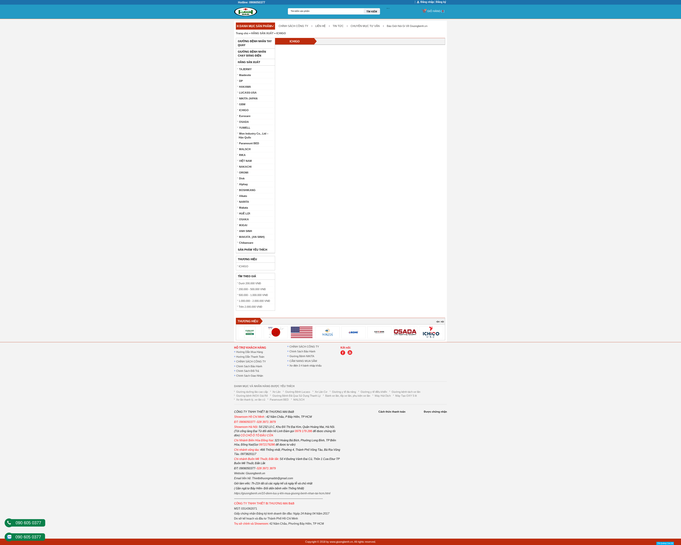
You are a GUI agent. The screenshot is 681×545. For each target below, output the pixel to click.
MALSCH (245, 149)
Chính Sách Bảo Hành (249, 366)
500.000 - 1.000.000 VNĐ (253, 295)
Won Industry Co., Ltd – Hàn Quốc (253, 135)
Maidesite (245, 75)
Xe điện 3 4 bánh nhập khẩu (305, 365)
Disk (242, 178)
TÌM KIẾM (371, 11)
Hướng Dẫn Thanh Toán (250, 356)
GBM (242, 104)
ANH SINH (245, 231)
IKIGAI (243, 225)
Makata (243, 207)
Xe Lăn (276, 391)
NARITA (244, 201)
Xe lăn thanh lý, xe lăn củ (250, 399)
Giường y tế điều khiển (374, 391)
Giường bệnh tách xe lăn (406, 391)
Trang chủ (242, 33)
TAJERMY (245, 69)
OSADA (244, 122)
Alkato (243, 196)
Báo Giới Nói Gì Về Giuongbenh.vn (407, 26)
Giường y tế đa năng (344, 391)
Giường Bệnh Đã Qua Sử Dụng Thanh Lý (296, 395)
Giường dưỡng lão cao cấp (252, 391)
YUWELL (244, 127)
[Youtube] (351, 354)
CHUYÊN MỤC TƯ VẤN (365, 26)
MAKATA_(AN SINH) (252, 237)
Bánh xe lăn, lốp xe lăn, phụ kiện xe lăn (347, 395)
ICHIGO (281, 33)
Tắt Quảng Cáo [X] (665, 543)
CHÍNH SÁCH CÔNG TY (293, 26)
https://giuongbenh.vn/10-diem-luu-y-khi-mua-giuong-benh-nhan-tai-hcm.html (282, 493)
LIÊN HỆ (320, 26)
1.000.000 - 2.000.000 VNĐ (254, 301)
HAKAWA (245, 86)
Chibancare (246, 242)
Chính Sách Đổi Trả (247, 371)
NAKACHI (245, 166)
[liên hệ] (343, 354)
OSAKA (244, 219)
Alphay (243, 184)
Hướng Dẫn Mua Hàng (249, 352)
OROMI (243, 172)
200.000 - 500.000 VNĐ (252, 289)
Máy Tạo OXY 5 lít (406, 395)
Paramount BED (249, 143)
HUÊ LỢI (244, 213)
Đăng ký (441, 2)
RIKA (242, 155)
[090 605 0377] (9, 522)
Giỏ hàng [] (435, 11)
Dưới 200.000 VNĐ (250, 283)
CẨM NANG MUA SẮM (303, 361)
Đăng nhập (427, 2)
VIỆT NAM (245, 161)
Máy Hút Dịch (383, 395)
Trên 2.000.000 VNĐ (250, 306)
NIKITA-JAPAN (248, 98)
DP (241, 81)
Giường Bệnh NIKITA (301, 356)
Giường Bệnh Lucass (297, 391)
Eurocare (244, 116)
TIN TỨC (338, 26)
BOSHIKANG (247, 190)
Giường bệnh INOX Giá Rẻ (252, 395)
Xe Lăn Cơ (321, 391)
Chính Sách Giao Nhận (249, 375)
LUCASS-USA (248, 92)
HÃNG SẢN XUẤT (262, 33)
